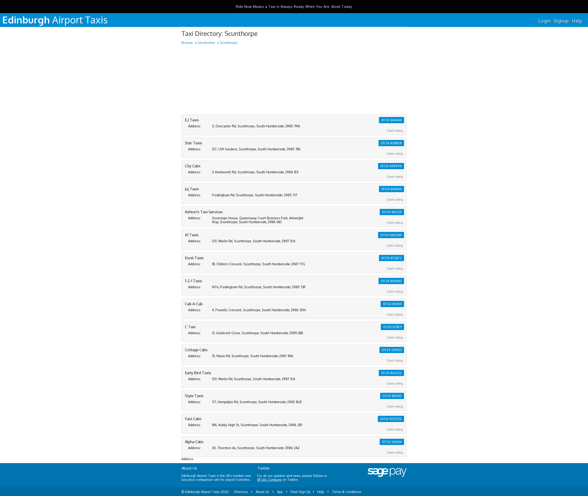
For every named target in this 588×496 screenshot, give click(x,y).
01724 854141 (392, 304)
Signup (561, 21)
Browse (187, 43)
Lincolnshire (206, 43)
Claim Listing (395, 130)
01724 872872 (391, 258)
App (280, 492)
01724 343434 (392, 442)
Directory (241, 492)
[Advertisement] (294, 80)
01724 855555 (391, 419)
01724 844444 (391, 120)
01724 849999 (391, 166)
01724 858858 (391, 143)
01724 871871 (392, 327)
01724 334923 (392, 350)
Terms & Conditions (346, 492)
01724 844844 (391, 189)
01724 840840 (391, 281)
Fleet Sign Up (300, 492)
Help (577, 21)
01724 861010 (392, 396)
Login (544, 21)
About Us (262, 492)
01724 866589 (391, 235)
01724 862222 (391, 373)
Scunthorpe (228, 43)
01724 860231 (392, 212)
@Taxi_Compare (269, 480)
